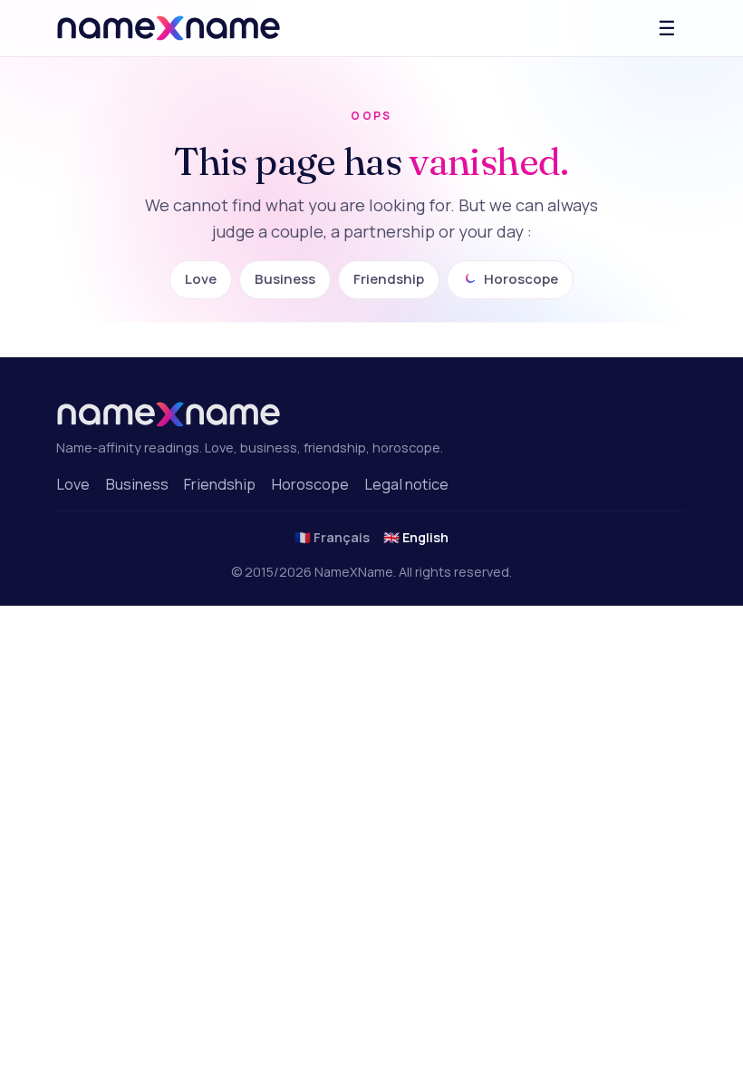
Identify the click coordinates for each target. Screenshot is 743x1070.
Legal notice (406, 484)
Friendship (388, 278)
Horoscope (521, 278)
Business (285, 278)
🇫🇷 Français (332, 537)
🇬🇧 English (416, 537)
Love (201, 278)
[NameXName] (168, 28)
